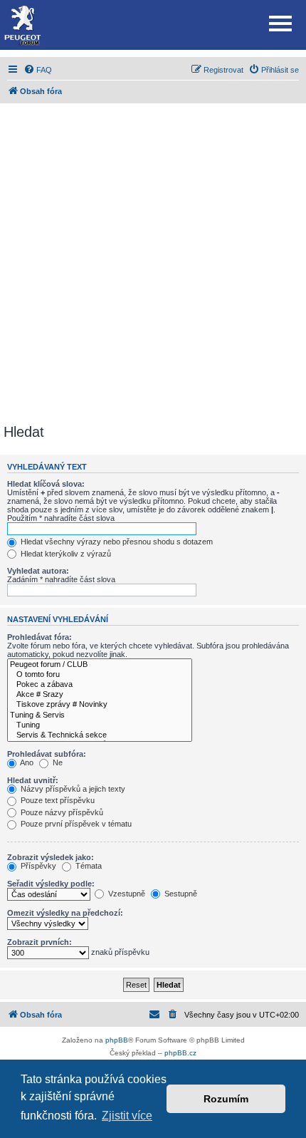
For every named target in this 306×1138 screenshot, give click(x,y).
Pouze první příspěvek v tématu (75, 823)
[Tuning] (100, 725)
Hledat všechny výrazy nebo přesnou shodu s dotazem (116, 541)
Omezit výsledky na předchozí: (65, 913)
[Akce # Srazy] (100, 695)
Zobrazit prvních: (39, 942)
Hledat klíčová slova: (46, 484)
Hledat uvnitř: (32, 780)
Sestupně (179, 893)
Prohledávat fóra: (39, 637)
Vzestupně (125, 893)
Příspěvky (37, 866)
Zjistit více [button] (127, 1115)
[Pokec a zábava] (100, 685)
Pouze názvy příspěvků (61, 812)
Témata (87, 866)
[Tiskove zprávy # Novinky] (100, 705)
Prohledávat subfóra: (46, 754)
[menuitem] (37, 69)
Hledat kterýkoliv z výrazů (65, 553)
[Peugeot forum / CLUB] (100, 665)
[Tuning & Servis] (100, 715)
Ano (26, 762)
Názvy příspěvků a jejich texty (72, 789)
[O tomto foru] (100, 675)
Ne (57, 762)
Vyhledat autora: (38, 571)
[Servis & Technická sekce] (100, 735)
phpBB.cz (180, 1053)
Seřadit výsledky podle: (51, 883)
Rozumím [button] (226, 1099)
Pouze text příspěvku (57, 800)
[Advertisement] (153, 263)
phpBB (116, 1040)
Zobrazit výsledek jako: (50, 857)
